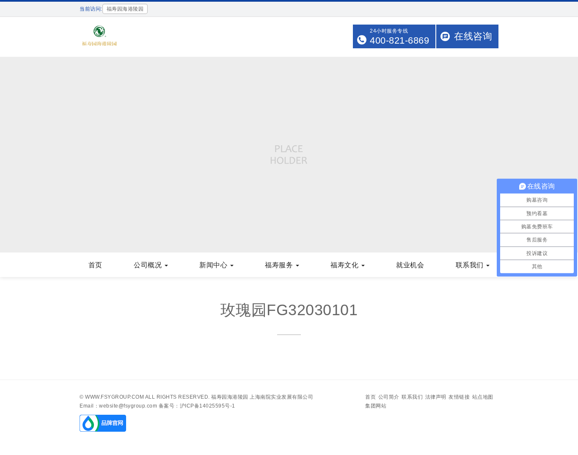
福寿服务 (280, 265)
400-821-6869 (399, 40)
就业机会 (410, 265)
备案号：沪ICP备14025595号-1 (197, 406)
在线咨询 (473, 36)
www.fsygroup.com (114, 397)
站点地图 (482, 397)
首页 (95, 265)
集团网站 (375, 406)
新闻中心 (214, 265)
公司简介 (388, 397)
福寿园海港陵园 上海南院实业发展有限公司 (262, 397)
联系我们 (471, 265)
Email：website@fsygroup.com (118, 406)
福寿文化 (345, 265)
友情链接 (459, 397)
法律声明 (435, 397)
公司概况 (149, 265)
